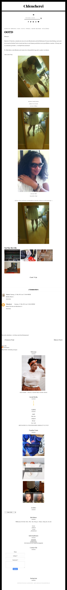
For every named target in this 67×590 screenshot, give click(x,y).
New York (33, 423)
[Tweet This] (32, 277)
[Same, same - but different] (12, 261)
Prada (28, 28)
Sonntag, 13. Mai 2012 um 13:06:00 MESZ (24, 304)
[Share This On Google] (36, 277)
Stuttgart (33, 418)
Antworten (8, 299)
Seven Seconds (36, 28)
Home (33, 526)
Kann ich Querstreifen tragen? (33, 492)
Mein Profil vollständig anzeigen (9, 349)
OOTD (23, 28)
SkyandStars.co (46, 583)
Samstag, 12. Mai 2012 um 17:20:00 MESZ (20, 294)
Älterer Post (58, 340)
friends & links (33, 542)
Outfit (33, 414)
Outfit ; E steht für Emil (33, 446)
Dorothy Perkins (10, 28)
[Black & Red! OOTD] (28, 261)
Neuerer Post (9, 340)
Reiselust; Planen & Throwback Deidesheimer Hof (33, 469)
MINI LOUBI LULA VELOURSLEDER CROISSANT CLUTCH (33, 425)
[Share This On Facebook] (30, 277)
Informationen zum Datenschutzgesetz (33, 543)
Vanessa (8, 294)
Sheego (33, 420)
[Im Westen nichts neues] (45, 261)
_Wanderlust (33, 530)
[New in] (12, 273)
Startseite (33, 539)
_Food (33, 529)
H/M (18, 28)
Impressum (33, 540)
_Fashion (33, 527)
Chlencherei (34, 6)
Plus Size (33, 416)
